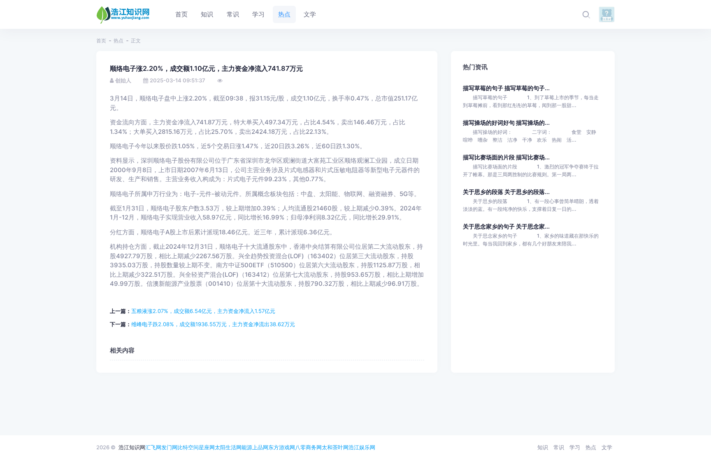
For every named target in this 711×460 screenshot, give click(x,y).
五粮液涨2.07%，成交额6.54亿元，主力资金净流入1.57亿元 (203, 311)
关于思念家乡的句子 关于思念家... (506, 226)
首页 (101, 40)
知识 (542, 447)
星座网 (207, 447)
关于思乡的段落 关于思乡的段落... (506, 191)
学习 (574, 447)
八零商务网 (308, 447)
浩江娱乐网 (362, 447)
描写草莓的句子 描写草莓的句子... (506, 87)
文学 (607, 447)
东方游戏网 (281, 447)
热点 (118, 40)
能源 (247, 447)
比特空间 (188, 447)
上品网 (260, 447)
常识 (558, 447)
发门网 (169, 447)
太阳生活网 (228, 447)
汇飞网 (153, 447)
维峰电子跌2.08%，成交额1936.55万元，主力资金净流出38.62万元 (213, 324)
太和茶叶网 (335, 447)
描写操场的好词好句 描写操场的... (506, 122)
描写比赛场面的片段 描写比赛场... (506, 157)
